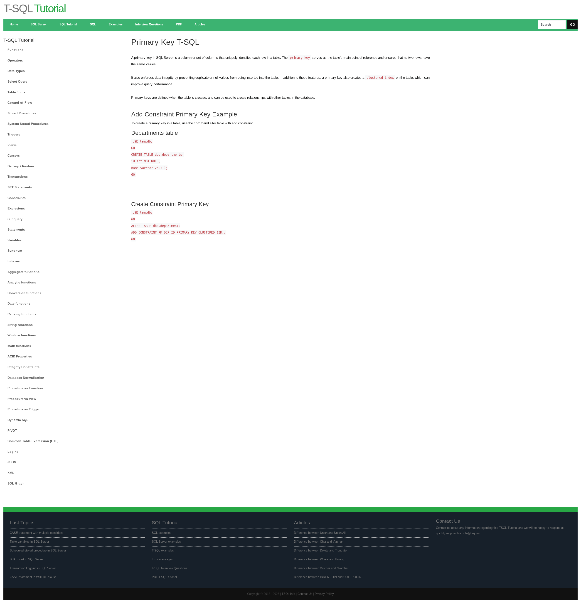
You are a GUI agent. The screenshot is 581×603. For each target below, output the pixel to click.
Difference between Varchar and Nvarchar (321, 568)
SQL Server (39, 24)
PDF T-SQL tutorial (164, 577)
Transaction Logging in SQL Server (33, 568)
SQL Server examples (166, 541)
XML (10, 473)
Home (14, 24)
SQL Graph (16, 483)
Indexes (13, 261)
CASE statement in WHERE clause (33, 577)
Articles (199, 24)
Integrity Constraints (23, 367)
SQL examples (161, 532)
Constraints (16, 198)
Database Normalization (25, 377)
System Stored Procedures (28, 124)
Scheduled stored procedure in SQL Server (38, 550)
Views (12, 145)
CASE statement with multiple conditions (37, 532)
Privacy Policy (324, 594)
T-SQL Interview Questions (169, 568)
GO (572, 24)
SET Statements (19, 187)
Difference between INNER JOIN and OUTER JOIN (327, 577)
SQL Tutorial (68, 24)
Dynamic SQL (17, 420)
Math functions (19, 346)
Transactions (17, 176)
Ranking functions (21, 314)
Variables (14, 240)
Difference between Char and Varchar (318, 541)
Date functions (18, 303)
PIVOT (12, 430)
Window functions (21, 335)
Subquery (14, 219)
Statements (16, 229)
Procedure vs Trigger (23, 409)
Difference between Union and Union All (320, 532)
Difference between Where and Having (319, 559)
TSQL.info (288, 594)
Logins (12, 451)
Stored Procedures (21, 113)
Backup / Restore (20, 166)
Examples (116, 24)
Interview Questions (149, 24)
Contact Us (305, 594)
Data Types (16, 71)
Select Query (17, 81)
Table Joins (16, 92)
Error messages (162, 559)
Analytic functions (21, 282)
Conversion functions (24, 293)
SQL (93, 24)
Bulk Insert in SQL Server (27, 559)
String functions (20, 325)
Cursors (13, 155)
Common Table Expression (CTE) (33, 441)
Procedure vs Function (25, 388)
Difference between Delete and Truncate (320, 550)
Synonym (14, 250)
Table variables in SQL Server (29, 541)
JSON (11, 462)
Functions (15, 50)
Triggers (13, 134)
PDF (179, 24)
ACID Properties (19, 356)
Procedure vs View (21, 399)
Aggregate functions (23, 272)
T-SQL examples (163, 550)
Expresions (16, 208)
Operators (15, 60)
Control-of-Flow (19, 102)
